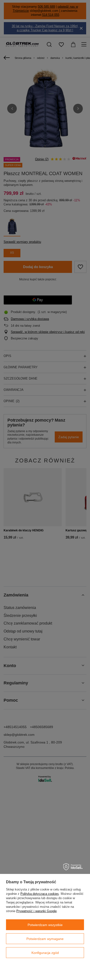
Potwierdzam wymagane (45, 939)
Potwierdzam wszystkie (45, 925)
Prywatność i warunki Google (36, 911)
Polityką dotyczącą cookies (39, 894)
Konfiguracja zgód (45, 953)
